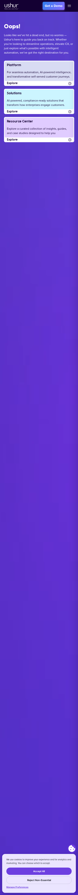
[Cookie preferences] (72, 849)
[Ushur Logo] (11, 5)
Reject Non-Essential (39, 880)
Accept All (39, 871)
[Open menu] (69, 6)
